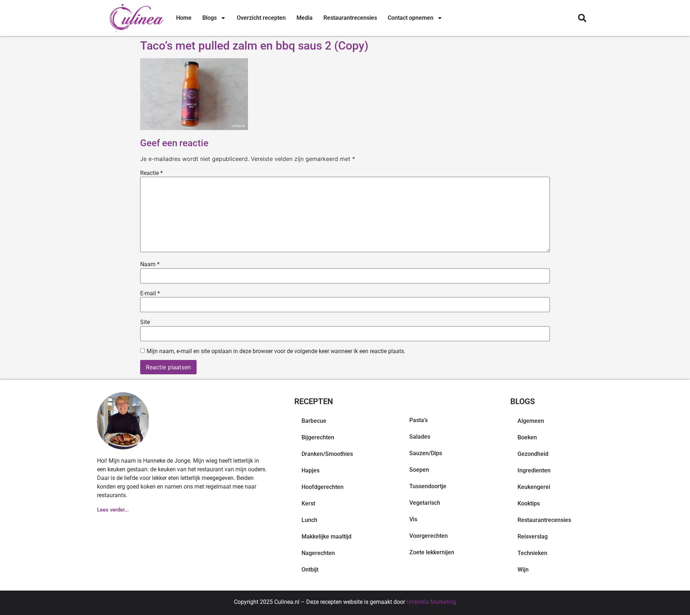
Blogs (209, 17)
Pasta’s (418, 420)
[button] (582, 18)
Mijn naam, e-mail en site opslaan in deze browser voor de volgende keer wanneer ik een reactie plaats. (276, 351)
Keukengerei (534, 487)
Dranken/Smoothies (327, 453)
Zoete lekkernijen (431, 552)
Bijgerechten (318, 437)
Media (304, 17)
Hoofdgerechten (323, 487)
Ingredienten (534, 470)
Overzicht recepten (261, 17)
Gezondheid (533, 453)
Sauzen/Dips (425, 453)
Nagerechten (318, 553)
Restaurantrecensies (350, 17)
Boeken (527, 437)
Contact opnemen (410, 17)
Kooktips (529, 503)
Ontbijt (310, 569)
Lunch (309, 520)
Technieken (532, 553)
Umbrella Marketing (431, 601)
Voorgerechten (428, 535)
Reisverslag (533, 536)
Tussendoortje (427, 486)
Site (145, 322)
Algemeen (531, 420)
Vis (413, 519)
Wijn (523, 569)
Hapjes (310, 470)
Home (184, 17)
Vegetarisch (424, 502)
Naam (150, 264)
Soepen (419, 469)
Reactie (151, 173)
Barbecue (314, 420)
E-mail (150, 293)
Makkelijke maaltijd (326, 536)
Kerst (308, 503)
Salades (419, 436)
